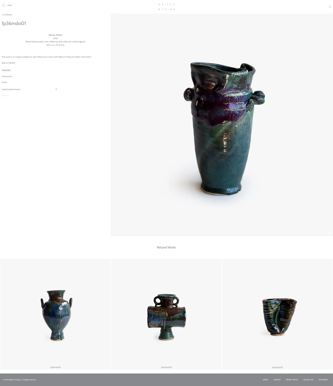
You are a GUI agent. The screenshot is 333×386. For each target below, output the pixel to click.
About (265, 380)
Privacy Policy (292, 380)
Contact (277, 380)
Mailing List (308, 380)
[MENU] (3, 6)
